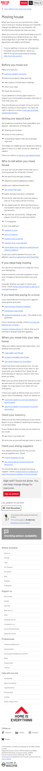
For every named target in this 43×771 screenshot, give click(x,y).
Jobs (5, 562)
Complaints (8, 585)
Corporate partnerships (11, 629)
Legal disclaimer (9, 688)
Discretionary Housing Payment (17, 306)
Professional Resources (11, 644)
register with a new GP (13, 239)
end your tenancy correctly (15, 74)
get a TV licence (11, 234)
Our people (7, 572)
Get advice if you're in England (20, 523)
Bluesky (7, 739)
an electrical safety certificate (16, 357)
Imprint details (6, 759)
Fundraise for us (9, 624)
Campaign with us (10, 620)
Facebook (8, 732)
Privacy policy (8, 692)
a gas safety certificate (13, 353)
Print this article (13, 508)
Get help (6, 558)
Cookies (6, 697)
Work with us (8, 610)
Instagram (35, 732)
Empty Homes (8, 663)
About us (7, 553)
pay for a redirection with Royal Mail (24, 257)
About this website (10, 683)
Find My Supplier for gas (14, 457)
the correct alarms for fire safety (17, 361)
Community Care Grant (13, 311)
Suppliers (7, 581)
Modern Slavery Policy (11, 701)
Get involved (8, 596)
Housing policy (9, 649)
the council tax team (12, 189)
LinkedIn (21, 732)
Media (6, 658)
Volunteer (7, 606)
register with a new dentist (15, 243)
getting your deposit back (29, 155)
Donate (6, 601)
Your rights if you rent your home (17, 9)
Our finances (8, 567)
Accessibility (8, 678)
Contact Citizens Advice (12, 329)
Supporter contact (10, 633)
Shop (6, 615)
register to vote (11, 230)
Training (6, 667)
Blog (5, 576)
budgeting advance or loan (15, 315)
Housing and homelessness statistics (16, 654)
